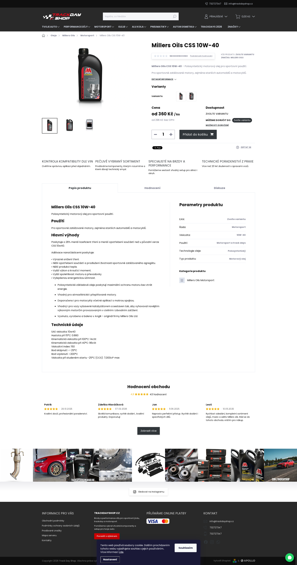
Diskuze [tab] (219, 188)
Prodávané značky (52, 530)
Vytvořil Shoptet (222, 560)
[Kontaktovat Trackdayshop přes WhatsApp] (289, 557)
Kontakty (47, 540)
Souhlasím (186, 548)
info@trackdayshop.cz (222, 521)
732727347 (216, 527)
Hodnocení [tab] (152, 188)
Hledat (174, 16)
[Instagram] (212, 541)
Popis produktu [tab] (80, 188)
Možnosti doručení (217, 125)
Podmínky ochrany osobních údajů (61, 525)
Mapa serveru (49, 535)
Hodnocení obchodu (148, 387)
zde (121, 552)
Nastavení (110, 559)
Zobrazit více (149, 431)
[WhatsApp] (218, 541)
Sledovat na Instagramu (151, 491)
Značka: (232, 57)
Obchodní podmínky (53, 520)
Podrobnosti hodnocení (201, 56)
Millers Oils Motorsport (200, 280)
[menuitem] (51, 26)
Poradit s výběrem (107, 536)
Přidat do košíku (195, 134)
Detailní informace (162, 79)
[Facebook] (205, 541)
